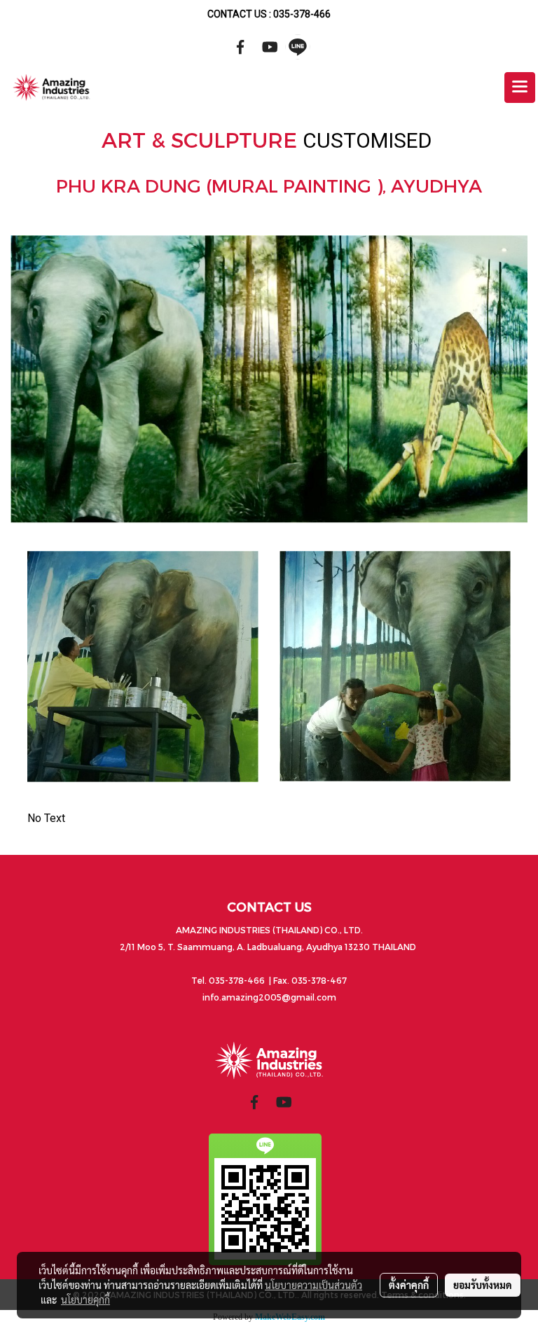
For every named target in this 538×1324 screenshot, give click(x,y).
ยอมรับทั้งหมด (482, 1284)
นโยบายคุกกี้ (85, 1299)
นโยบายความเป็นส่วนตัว (313, 1284)
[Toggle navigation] (519, 87)
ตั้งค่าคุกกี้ (409, 1284)
